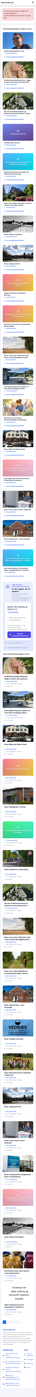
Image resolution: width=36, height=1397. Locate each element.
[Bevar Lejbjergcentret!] (18, 258)
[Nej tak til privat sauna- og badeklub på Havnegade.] (18, 319)
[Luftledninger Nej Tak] (18, 137)
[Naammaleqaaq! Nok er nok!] (18, 45)
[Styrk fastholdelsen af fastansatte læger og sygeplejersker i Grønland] (18, 563)
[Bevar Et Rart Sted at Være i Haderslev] (18, 504)
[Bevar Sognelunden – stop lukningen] (18, 533)
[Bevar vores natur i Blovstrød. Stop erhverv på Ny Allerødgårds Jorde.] (18, 351)
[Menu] (33, 3)
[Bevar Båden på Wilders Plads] (18, 443)
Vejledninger (8, 1350)
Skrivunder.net (7, 3)
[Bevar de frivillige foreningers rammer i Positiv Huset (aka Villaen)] (18, 198)
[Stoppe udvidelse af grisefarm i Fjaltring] (18, 288)
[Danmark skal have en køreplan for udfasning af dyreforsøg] (18, 167)
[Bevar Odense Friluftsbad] (18, 229)
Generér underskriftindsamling (20, 635)
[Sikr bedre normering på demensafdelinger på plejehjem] (18, 413)
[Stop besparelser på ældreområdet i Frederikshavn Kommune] (18, 473)
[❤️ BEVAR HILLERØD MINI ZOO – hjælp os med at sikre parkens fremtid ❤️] (18, 75)
